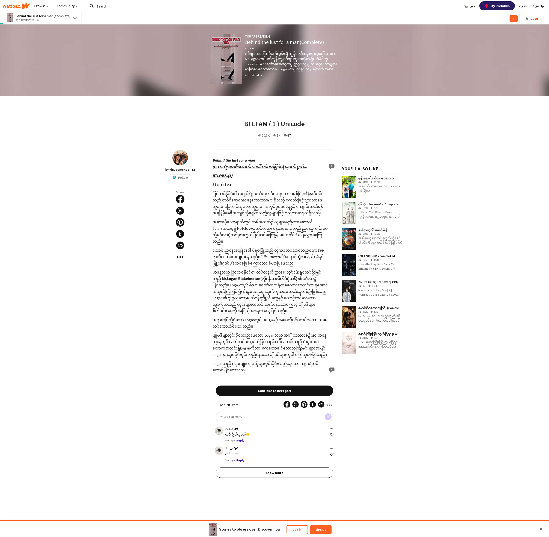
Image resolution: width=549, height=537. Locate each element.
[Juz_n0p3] (219, 430)
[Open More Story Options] (180, 257)
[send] (328, 416)
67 (289, 135)
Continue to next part (274, 391)
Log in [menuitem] (522, 6)
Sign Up (320, 530)
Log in (297, 530)
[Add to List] (514, 18)
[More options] (331, 428)
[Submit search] (92, 6)
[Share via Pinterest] (180, 222)
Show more (274, 472)
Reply (240, 440)
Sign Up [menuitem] (538, 6)
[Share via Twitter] (180, 210)
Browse (40, 6)
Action (249, 48)
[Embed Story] (180, 245)
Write (469, 6)
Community (66, 6)
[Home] (16, 6)
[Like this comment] (332, 434)
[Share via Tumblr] (180, 234)
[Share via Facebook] (180, 199)
